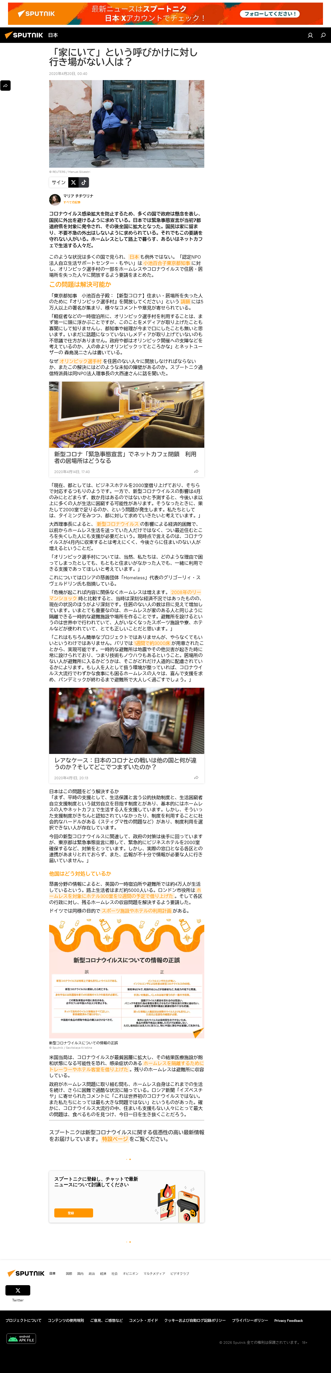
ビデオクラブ (179, 1273)
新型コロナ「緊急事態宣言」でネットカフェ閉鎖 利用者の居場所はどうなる (125, 457)
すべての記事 (71, 202)
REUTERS (58, 172)
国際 (69, 1273)
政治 (92, 1273)
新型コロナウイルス (118, 524)
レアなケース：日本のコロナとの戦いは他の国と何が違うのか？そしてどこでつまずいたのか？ (125, 763)
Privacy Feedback (288, 1320)
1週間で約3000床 (152, 643)
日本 (134, 257)
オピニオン (130, 1273)
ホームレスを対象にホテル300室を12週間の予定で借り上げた (125, 893)
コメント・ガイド (143, 1320)
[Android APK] (21, 1339)
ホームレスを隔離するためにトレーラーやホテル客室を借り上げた (126, 1066)
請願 (185, 302)
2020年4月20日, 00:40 (68, 73)
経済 (103, 1273)
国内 (80, 1273)
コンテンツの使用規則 (66, 1320)
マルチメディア (154, 1273)
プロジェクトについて (23, 1320)
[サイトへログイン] (310, 35)
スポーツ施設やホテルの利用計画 (136, 911)
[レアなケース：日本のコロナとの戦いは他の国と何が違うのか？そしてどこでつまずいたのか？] (126, 721)
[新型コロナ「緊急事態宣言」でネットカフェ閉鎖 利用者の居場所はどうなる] (126, 415)
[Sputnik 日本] (25, 39)
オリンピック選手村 (81, 361)
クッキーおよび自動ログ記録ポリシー (195, 1320)
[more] (196, 471)
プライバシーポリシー (250, 1320)
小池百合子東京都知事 (167, 263)
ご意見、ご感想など (106, 1320)
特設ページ (115, 1139)
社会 (114, 1273)
